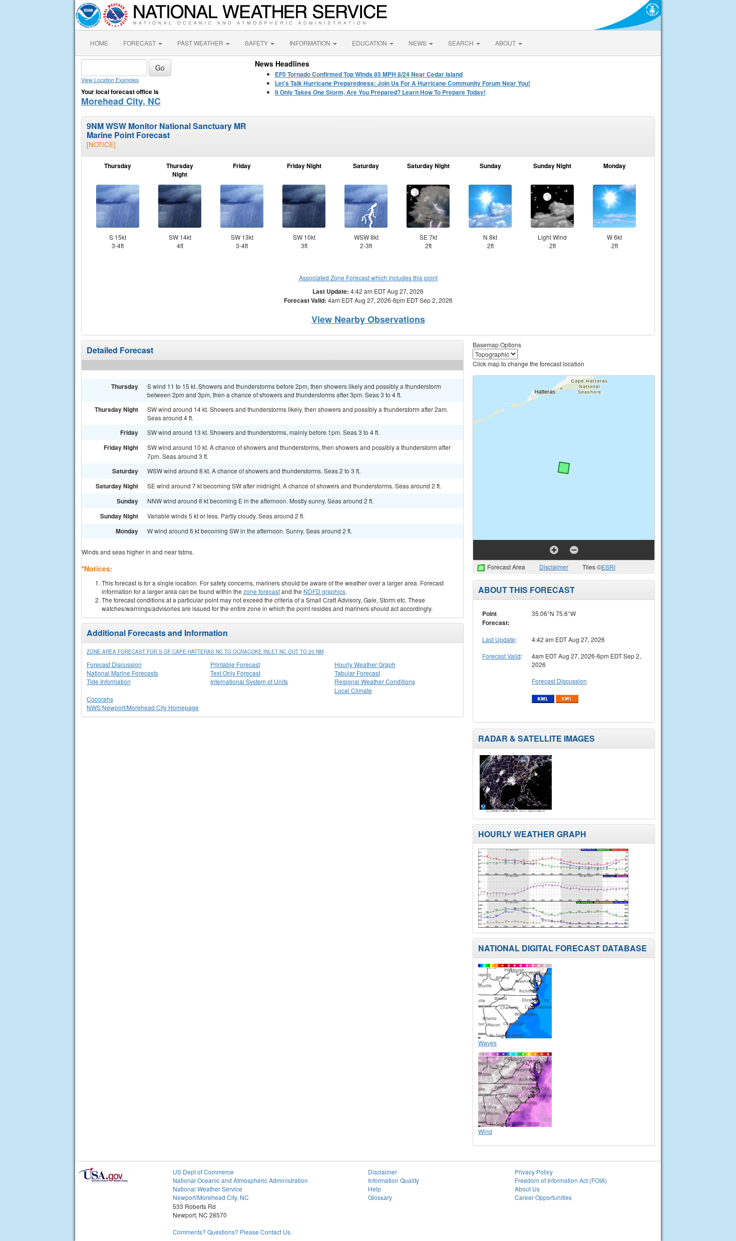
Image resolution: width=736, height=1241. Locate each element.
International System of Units (249, 681)
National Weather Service (207, 1188)
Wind (485, 1131)
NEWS (418, 43)
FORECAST (140, 43)
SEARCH (461, 43)
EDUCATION (370, 43)
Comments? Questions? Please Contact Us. (232, 1231)
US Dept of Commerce (203, 1171)
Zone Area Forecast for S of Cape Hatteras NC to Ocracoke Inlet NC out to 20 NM (205, 651)
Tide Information (109, 681)
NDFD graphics (324, 591)
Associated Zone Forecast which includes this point (368, 277)
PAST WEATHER (201, 43)
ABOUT (506, 43)
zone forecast (261, 591)
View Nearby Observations (368, 319)
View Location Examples (110, 80)
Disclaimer (553, 566)
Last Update (498, 639)
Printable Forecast (235, 664)
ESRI (608, 566)
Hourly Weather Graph (365, 664)
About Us (527, 1188)
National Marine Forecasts (122, 673)
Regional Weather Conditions (374, 681)
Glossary (380, 1197)
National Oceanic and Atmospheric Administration (240, 1180)
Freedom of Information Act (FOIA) (561, 1180)
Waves (487, 1042)
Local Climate (353, 690)
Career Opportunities (543, 1197)
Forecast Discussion (114, 664)
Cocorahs (100, 699)
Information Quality (393, 1180)
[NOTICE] (101, 144)
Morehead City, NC (121, 101)
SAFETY (257, 43)
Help (374, 1188)
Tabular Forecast (357, 673)
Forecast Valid (501, 656)
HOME (99, 43)
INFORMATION (310, 43)
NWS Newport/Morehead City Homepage (143, 707)
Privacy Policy (534, 1171)
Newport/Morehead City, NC (211, 1197)
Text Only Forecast (235, 673)
